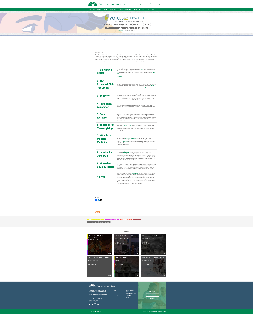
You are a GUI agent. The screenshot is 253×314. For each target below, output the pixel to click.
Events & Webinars (136, 9)
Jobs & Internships (117, 295)
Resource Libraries (113, 9)
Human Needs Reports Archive (130, 291)
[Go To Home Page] (107, 4)
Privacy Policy (92, 311)
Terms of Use (98, 311)
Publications (128, 295)
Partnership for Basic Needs (125, 9)
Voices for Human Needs (102, 9)
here (142, 69)
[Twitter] (92, 305)
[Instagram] (95, 305)
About (90, 9)
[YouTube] (97, 305)
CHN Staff (121, 30)
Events (127, 297)
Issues (94, 9)
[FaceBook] (90, 305)
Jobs (149, 9)
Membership (144, 9)
